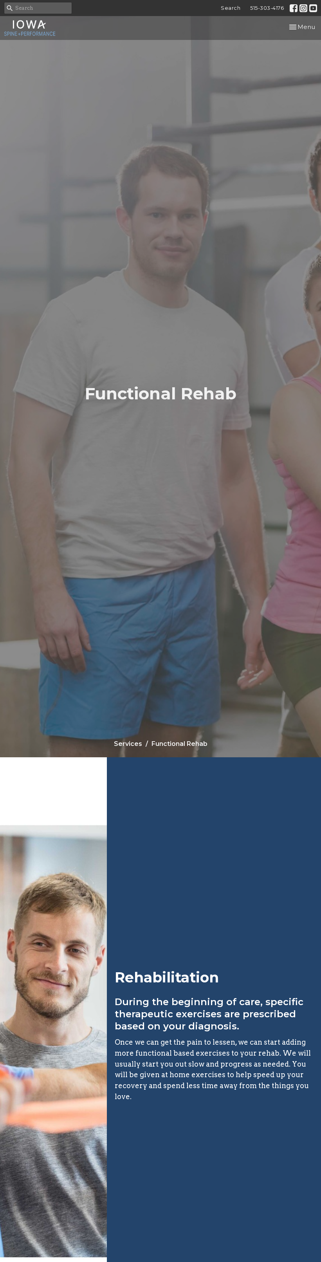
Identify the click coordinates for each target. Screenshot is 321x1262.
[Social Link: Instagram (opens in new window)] (303, 8)
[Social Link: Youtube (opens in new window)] (313, 8)
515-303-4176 (267, 8)
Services (128, 743)
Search (230, 8)
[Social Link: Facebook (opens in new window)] (294, 8)
